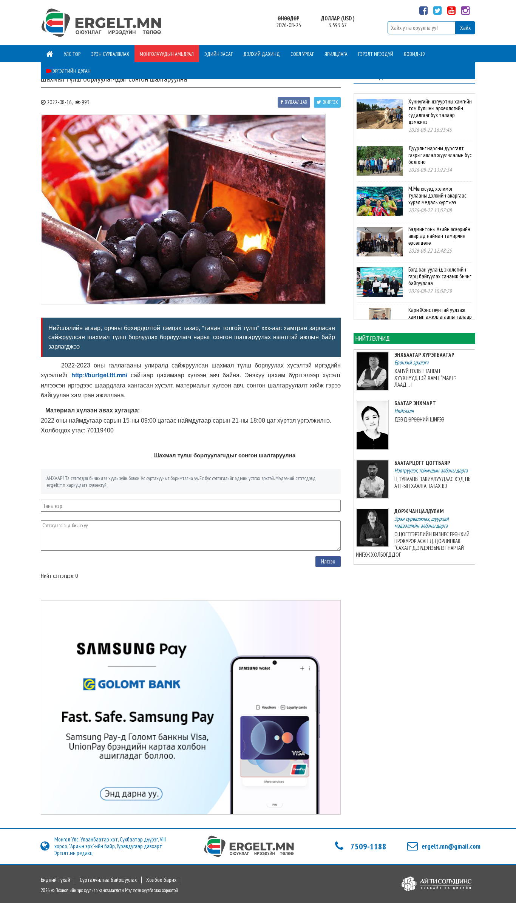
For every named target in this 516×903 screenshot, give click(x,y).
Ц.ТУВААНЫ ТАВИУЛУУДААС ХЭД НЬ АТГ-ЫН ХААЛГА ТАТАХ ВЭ (432, 482)
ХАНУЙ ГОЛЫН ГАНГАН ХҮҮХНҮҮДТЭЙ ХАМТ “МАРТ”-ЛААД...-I (425, 377)
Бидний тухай (55, 880)
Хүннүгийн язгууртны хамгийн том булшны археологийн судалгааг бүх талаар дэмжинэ (440, 111)
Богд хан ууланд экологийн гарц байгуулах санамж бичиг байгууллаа (439, 276)
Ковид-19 (414, 54)
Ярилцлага (336, 54)
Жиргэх (330, 102)
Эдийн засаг (218, 54)
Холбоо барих (161, 880)
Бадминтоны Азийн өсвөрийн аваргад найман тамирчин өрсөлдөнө (439, 235)
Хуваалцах (296, 102)
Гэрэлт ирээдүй (375, 54)
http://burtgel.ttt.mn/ (99, 375)
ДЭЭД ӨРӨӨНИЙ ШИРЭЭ (419, 419)
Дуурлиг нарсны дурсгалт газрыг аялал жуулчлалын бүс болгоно (440, 155)
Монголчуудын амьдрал (167, 54)
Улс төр (72, 54)
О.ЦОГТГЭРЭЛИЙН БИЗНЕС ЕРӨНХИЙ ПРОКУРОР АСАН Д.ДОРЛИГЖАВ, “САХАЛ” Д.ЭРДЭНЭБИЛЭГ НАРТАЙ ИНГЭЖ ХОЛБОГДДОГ (413, 544)
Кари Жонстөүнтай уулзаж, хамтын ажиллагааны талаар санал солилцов (440, 316)
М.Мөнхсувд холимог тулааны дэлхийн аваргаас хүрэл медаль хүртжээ (437, 195)
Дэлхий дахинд (261, 54)
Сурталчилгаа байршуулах (108, 880)
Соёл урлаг (302, 54)
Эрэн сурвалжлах (110, 54)
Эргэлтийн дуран (71, 71)
